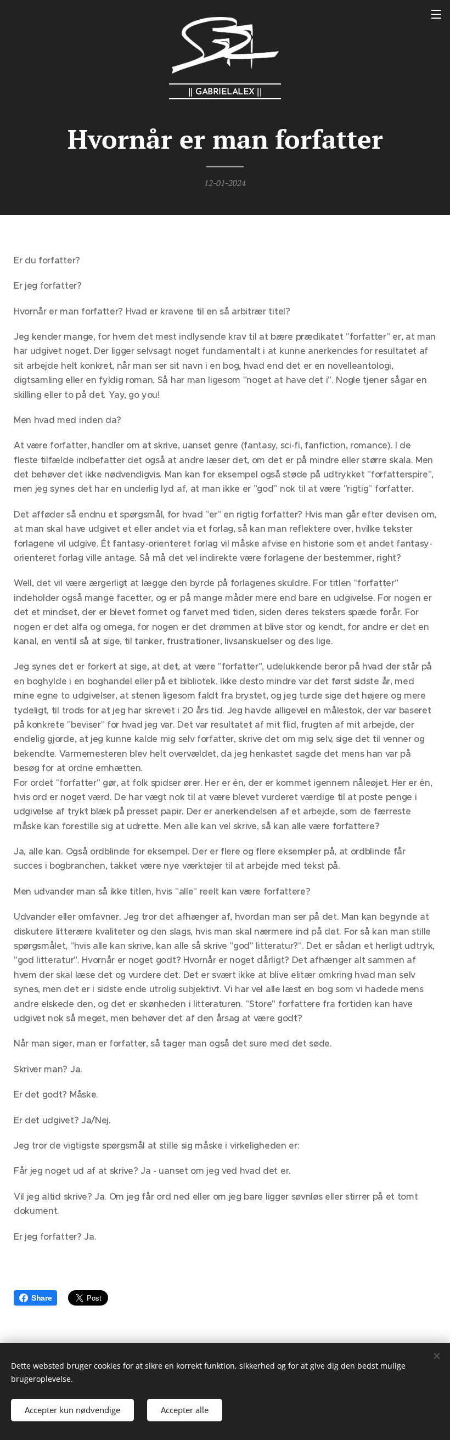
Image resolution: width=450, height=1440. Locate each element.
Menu (436, 14)
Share (41, 1297)
